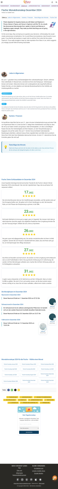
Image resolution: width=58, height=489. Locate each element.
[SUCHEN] (56, 2)
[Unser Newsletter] (52, 2)
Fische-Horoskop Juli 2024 (11, 375)
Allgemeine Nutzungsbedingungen (19, 474)
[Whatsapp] (12, 390)
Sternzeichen (45, 403)
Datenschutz (35, 483)
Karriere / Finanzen (27, 17)
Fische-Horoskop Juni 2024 (47, 369)
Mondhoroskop (46, 6)
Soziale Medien (38, 473)
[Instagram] (22, 480)
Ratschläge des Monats (41, 17)
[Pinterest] (31, 480)
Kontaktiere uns (38, 468)
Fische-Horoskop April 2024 (10, 369)
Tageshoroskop (4, 6)
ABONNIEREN (29, 432)
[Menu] (2, 2)
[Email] (18, 390)
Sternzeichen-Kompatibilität (30, 403)
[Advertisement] (29, 56)
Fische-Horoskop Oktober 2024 (11, 381)
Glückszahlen (14, 403)
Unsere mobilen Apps (38, 471)
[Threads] (27, 480)
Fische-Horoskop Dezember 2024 (47, 381)
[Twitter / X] (15, 390)
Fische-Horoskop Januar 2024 (11, 364)
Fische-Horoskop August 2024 (29, 375)
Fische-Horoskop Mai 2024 (29, 369)
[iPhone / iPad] (36, 480)
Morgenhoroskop (27, 397)
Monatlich (24, 6)
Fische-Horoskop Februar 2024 (29, 364)
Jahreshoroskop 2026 (34, 6)
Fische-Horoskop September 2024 (47, 374)
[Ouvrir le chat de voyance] (55, 478)
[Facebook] (8, 390)
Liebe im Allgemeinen (14, 17)
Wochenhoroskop (15, 6)
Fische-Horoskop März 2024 (47, 364)
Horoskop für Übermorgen (43, 397)
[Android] (40, 480)
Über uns (19, 470)
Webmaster (41, 483)
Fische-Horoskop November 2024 (29, 381)
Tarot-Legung (50, 400)
